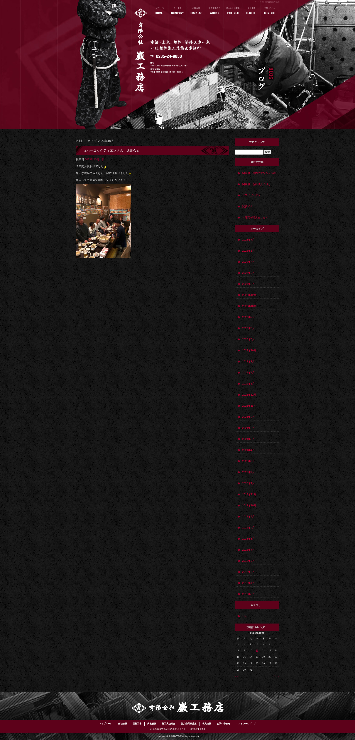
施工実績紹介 (214, 11)
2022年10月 (249, 350)
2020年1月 (248, 483)
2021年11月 (249, 405)
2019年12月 (249, 494)
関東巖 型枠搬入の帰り (256, 184)
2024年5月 (248, 283)
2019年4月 (248, 527)
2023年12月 (249, 294)
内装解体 (151, 723)
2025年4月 (248, 261)
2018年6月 (248, 560)
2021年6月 (248, 438)
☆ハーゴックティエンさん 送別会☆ (111, 150)
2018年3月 (248, 594)
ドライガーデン (252, 195)
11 (257, 650)
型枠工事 (137, 723)
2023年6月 (248, 328)
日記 (244, 616)
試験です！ (248, 206)
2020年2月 (248, 472)
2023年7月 (248, 317)
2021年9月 (248, 416)
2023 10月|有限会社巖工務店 (267, 2)
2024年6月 (248, 272)
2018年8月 (248, 538)
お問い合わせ (270, 11)
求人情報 (251, 11)
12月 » (276, 676)
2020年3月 (248, 461)
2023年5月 (248, 339)
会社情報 (177, 11)
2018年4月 (248, 582)
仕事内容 (196, 11)
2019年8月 (248, 516)
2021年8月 (248, 427)
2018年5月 (248, 571)
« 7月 (237, 676)
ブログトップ (257, 142)
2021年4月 (248, 450)
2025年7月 (248, 239)
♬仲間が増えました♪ (254, 217)
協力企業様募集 (233, 11)
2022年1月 (248, 383)
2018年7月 (248, 549)
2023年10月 (249, 306)
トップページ (159, 11)
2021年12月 (249, 394)
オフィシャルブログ (246, 723)
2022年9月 (248, 361)
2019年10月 (249, 505)
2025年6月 (248, 250)
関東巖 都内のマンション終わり (260, 173)
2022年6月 (248, 372)
